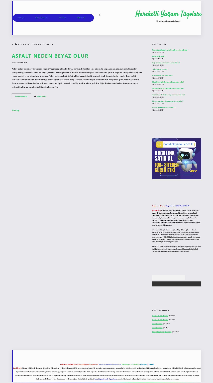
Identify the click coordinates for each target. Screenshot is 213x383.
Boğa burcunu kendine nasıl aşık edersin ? (166, 63)
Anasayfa (21, 18)
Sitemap (15, 110)
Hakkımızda (81, 18)
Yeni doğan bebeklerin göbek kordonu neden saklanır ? (170, 50)
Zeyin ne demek (157, 323)
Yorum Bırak (41, 96)
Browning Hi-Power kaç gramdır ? (163, 107)
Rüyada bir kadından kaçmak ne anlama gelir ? (168, 82)
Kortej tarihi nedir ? (159, 56)
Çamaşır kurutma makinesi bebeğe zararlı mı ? (168, 88)
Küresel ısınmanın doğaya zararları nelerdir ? (167, 101)
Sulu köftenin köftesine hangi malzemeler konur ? (168, 95)
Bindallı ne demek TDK (160, 315)
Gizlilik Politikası (41, 18)
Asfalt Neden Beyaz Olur (50, 55)
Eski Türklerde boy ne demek (161, 331)
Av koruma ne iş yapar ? (160, 69)
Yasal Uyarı (62, 18)
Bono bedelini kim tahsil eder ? (162, 75)
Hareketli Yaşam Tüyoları (168, 14)
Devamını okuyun (23, 97)
